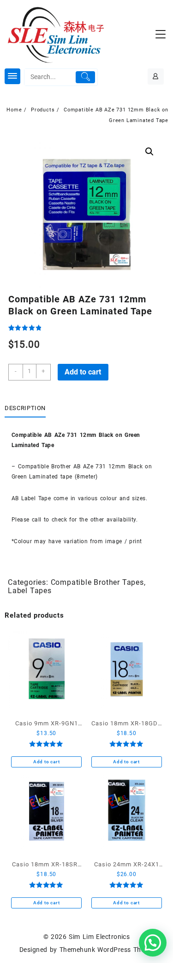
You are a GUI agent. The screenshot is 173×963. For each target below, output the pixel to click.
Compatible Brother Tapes (97, 582)
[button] (149, 151)
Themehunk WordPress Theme (107, 949)
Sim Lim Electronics (99, 936)
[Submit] (85, 77)
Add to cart (83, 372)
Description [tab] (25, 408)
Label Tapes (30, 590)
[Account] (156, 76)
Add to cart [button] (46, 761)
